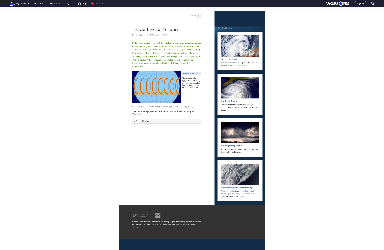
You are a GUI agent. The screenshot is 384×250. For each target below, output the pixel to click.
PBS (14, 4)
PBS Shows (39, 3)
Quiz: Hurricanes (229, 59)
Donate (99, 3)
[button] (337, 3)
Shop (84, 3)
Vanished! (137, 114)
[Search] (372, 3)
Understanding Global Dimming (236, 187)
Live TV (25, 3)
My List (70, 3)
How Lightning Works (231, 145)
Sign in (360, 3)
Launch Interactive (191, 74)
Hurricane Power (229, 101)
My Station (55, 3)
